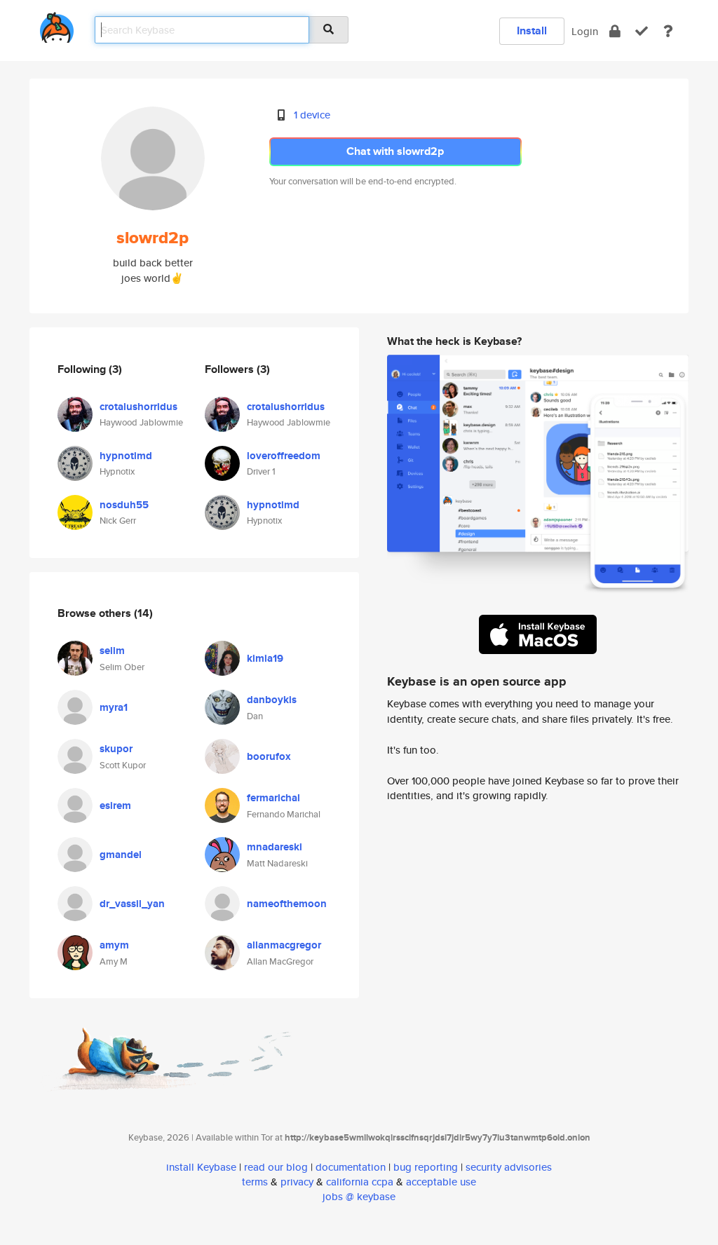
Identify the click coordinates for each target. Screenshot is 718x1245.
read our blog (276, 1166)
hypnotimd (126, 455)
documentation (351, 1166)
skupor (116, 748)
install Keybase (201, 1166)
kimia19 (265, 658)
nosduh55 (124, 504)
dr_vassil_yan (132, 903)
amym (114, 945)
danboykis (272, 699)
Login (584, 31)
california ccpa (359, 1181)
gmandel (121, 854)
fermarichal (273, 797)
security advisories (509, 1166)
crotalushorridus (138, 406)
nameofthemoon (287, 903)
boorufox (269, 756)
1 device (312, 114)
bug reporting (425, 1166)
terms (255, 1181)
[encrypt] (615, 31)
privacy (296, 1181)
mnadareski (274, 847)
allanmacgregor (284, 945)
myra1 (114, 707)
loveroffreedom (283, 455)
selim (112, 650)
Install (532, 30)
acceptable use (441, 1181)
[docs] (668, 31)
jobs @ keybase (359, 1196)
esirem (115, 805)
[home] (57, 25)
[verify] (641, 31)
